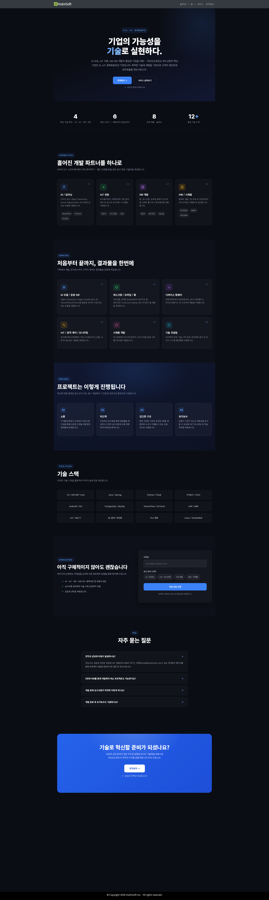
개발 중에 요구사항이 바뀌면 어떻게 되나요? (105, 690)
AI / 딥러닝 (150, 577)
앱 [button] (192, 4)
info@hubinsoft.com (134, 867)
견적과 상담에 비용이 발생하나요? (100, 656)
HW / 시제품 (193, 577)
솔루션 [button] (183, 4)
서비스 (200, 4)
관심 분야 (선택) (150, 571)
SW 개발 (179, 577)
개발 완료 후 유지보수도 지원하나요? (101, 701)
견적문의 (210, 4)
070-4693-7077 (82, 867)
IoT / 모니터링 (165, 577)
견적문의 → (122, 80)
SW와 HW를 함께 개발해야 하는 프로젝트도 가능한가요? (110, 678)
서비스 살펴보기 (145, 80)
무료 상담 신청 (175, 586)
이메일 (146, 557)
